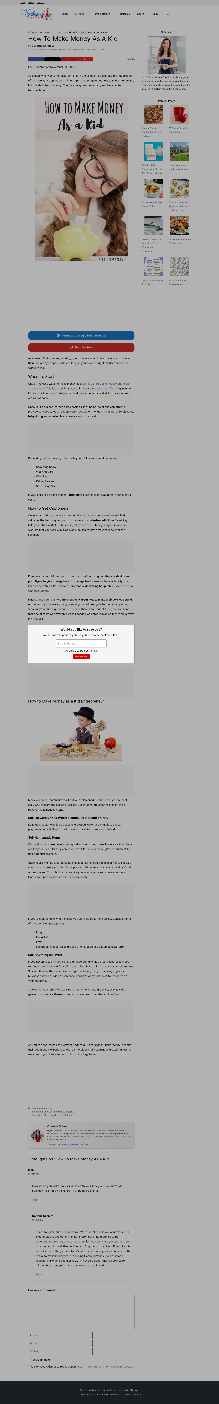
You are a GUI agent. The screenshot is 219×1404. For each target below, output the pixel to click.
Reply (35, 1199)
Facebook (52, 1144)
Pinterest (74, 1144)
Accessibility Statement (128, 1390)
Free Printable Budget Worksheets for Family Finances (152, 169)
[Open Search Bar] (168, 14)
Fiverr (56, 961)
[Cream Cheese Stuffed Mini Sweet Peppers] (153, 122)
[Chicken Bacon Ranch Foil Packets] (179, 233)
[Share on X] (52, 59)
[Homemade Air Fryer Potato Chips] (153, 196)
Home (50, 32)
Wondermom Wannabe (94, 1130)
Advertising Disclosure (90, 1390)
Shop (155, 14)
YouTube (84, 1144)
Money (61, 32)
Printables (124, 14)
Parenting (79, 14)
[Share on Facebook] (36, 59)
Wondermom (36, 32)
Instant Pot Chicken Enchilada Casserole (53, 1111)
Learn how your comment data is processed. (106, 1366)
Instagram (63, 1144)
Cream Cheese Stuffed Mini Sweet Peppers (152, 132)
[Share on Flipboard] (85, 59)
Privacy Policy (109, 1390)
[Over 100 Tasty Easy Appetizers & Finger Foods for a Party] (179, 196)
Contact (31, 3)
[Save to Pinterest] (69, 59)
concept (102, 388)
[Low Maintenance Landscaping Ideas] (179, 159)
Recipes (64, 14)
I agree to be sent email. (82, 650)
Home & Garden (101, 14)
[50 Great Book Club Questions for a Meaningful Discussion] (153, 233)
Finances (36, 1108)
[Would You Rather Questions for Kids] (179, 274)
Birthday (100, 976)
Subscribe (40, 3)
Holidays (139, 14)
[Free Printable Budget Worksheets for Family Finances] (153, 159)
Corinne (149, 77)
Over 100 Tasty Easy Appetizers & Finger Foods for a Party (179, 206)
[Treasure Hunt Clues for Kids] (153, 274)
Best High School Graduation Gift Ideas (52, 1115)
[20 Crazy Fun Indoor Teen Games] (179, 122)
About (23, 3)
